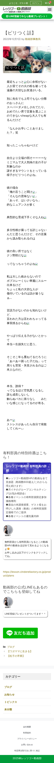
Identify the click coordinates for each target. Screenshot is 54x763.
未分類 (8, 709)
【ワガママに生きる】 (20, 651)
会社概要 (27, 727)
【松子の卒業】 (16, 655)
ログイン (35, 3)
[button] (50, 9)
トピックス (10, 701)
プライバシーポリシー (27, 738)
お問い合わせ (27, 744)
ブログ (11, 646)
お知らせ (9, 694)
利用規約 (27, 733)
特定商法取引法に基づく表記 (27, 750)
